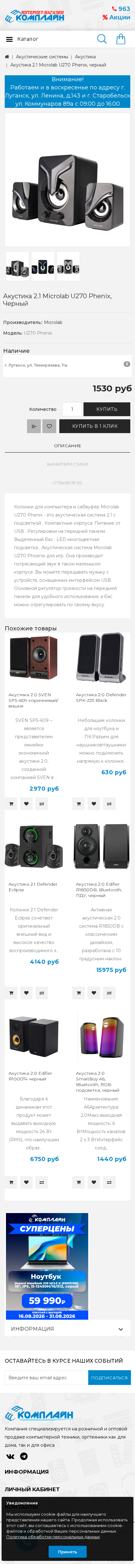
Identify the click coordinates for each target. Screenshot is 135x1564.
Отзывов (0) (67, 482)
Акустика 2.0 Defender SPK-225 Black (101, 697)
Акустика (85, 57)
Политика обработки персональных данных (53, 1536)
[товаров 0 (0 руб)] (123, 39)
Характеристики (67, 464)
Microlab (53, 322)
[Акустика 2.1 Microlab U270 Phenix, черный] (67, 180)
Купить (106, 409)
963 (123, 9)
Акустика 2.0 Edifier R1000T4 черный (30, 1076)
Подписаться (109, 1377)
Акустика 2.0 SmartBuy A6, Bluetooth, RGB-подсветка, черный (97, 1081)
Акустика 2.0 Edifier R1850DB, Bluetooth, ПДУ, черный (99, 889)
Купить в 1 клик (95, 426)
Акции (119, 17)
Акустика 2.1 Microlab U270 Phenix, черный (58, 65)
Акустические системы (42, 57)
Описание (67, 445)
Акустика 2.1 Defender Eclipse (32, 887)
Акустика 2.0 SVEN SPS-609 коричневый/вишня (33, 700)
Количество (43, 409)
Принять (67, 1551)
